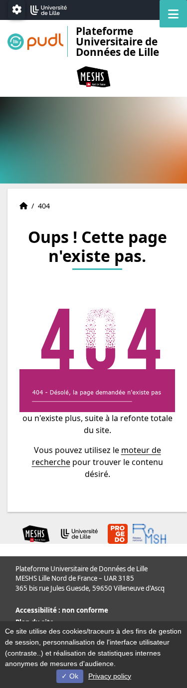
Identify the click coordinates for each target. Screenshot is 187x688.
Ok (72, 676)
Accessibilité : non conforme (61, 610)
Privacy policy (109, 676)
